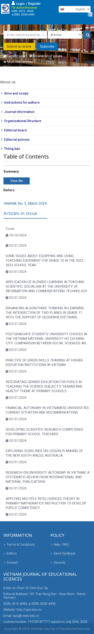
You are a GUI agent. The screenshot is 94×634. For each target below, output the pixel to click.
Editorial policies (17, 139)
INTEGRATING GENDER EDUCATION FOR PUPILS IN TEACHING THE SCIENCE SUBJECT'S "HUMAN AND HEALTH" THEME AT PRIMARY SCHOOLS (44, 386)
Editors (12, 553)
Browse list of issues (47, 56)
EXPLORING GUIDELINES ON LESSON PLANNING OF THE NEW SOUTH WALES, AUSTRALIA (44, 453)
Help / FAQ (61, 544)
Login (20, 3)
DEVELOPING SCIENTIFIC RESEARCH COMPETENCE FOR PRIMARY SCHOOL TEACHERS (45, 431)
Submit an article (19, 46)
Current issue (16, 56)
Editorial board (15, 130)
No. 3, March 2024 (32, 203)
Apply (86, 35)
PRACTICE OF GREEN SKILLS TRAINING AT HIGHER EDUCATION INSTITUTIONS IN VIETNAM (44, 362)
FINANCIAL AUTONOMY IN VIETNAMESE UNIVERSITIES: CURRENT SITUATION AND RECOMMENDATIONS (47, 410)
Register (34, 3)
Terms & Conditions (21, 544)
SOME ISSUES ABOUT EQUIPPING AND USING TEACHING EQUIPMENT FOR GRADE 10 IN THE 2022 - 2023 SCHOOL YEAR (46, 260)
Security (59, 562)
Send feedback (65, 553)
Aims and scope (16, 93)
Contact (12, 562)
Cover (10, 229)
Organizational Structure (22, 121)
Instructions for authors (22, 102)
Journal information (19, 112)
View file (16, 181)
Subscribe (47, 46)
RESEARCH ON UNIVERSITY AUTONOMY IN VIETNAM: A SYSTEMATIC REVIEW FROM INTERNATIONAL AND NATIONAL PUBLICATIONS (47, 477)
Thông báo (12, 149)
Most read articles (19, 62)
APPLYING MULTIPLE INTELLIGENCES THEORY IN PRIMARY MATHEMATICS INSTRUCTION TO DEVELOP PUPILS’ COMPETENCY (46, 503)
